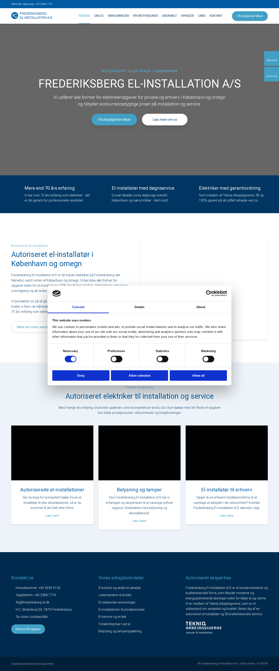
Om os (99, 15)
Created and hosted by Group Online (32, 663)
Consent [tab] (78, 307)
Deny (81, 375)
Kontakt (216, 15)
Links (202, 15)
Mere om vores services (34, 327)
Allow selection (140, 375)
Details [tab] (140, 307)
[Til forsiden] (31, 15)
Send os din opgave (28, 629)
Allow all (198, 375)
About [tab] (200, 307)
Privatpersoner (145, 15)
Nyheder (187, 15)
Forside (84, 15)
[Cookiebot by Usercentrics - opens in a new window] (209, 293)
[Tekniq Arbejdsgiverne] (203, 628)
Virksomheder (118, 15)
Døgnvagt (169, 15)
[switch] (116, 359)
